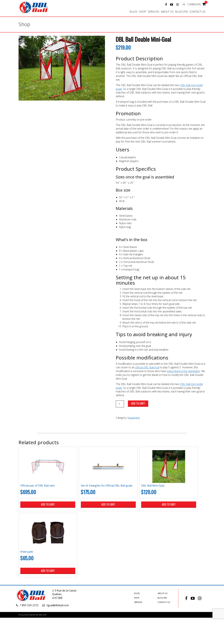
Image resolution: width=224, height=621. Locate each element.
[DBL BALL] (37, 7)
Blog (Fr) (181, 11)
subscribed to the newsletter (183, 371)
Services (153, 11)
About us (167, 11)
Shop (142, 11)
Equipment (133, 417)
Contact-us (197, 11)
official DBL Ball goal (147, 367)
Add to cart (138, 403)
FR (184, 4)
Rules (133, 11)
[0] (203, 3)
